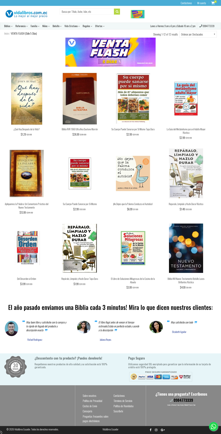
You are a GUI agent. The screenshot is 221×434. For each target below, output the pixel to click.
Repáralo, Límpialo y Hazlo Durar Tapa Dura (79, 279)
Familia (34, 26)
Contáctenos (186, 3)
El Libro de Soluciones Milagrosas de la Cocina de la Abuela (133, 280)
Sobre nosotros (89, 396)
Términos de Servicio (123, 401)
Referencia (20, 26)
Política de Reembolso (124, 406)
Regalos (87, 26)
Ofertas (99, 26)
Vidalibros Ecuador (22, 429)
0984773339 (208, 26)
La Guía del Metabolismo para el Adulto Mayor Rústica (186, 130)
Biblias (7, 26)
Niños (45, 26)
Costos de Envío (90, 406)
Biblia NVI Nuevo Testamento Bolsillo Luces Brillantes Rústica (186, 280)
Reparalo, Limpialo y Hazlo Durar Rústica (186, 204)
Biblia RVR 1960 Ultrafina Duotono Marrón (80, 129)
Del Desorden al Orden (26, 279)
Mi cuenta (201, 3)
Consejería (87, 411)
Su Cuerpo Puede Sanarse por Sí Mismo (80, 204)
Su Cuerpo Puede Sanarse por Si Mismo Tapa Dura (133, 129)
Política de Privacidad (92, 401)
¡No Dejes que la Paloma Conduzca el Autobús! (133, 204)
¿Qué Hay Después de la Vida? (27, 129)
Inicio (6, 33)
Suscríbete (118, 411)
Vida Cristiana (71, 26)
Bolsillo (56, 26)
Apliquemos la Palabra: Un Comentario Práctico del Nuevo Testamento (26, 205)
